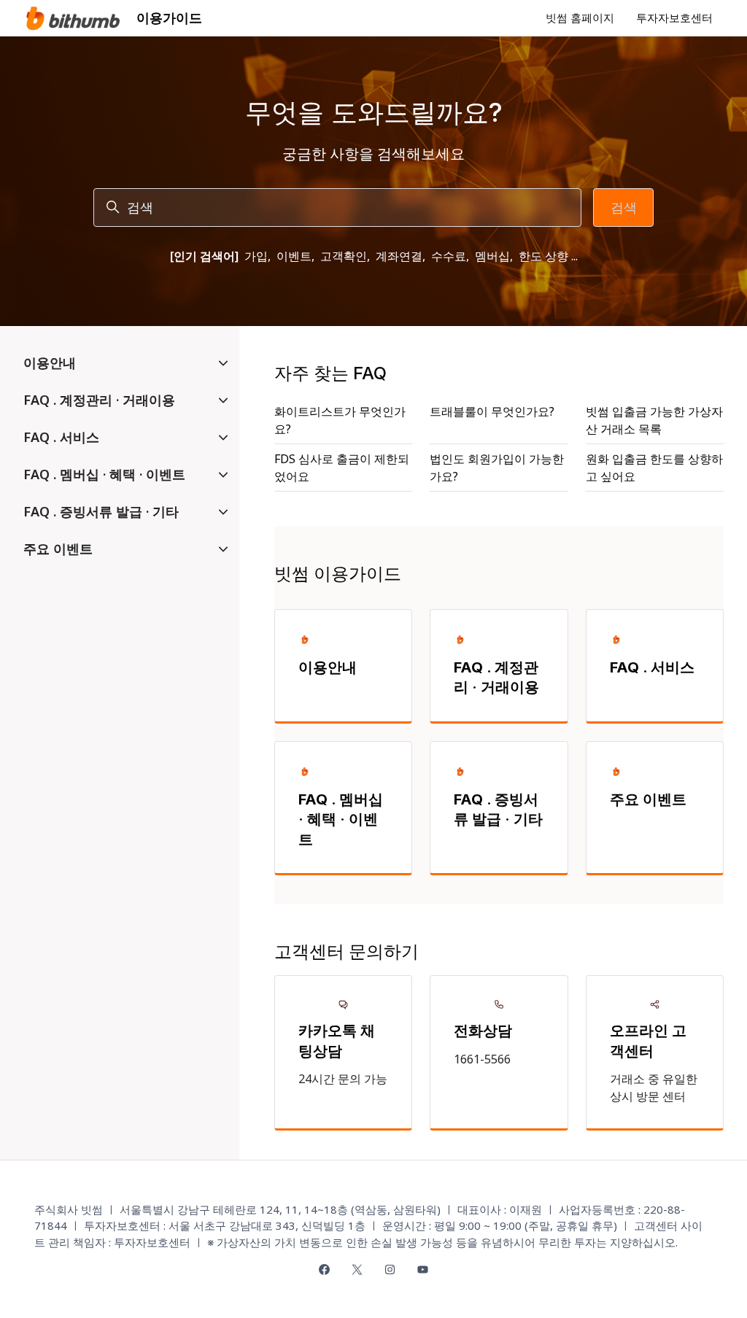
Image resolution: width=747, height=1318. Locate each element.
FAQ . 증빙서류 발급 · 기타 (498, 810)
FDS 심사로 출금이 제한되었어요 (341, 467)
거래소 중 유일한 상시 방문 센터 (653, 1087)
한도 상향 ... (548, 256)
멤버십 (492, 256)
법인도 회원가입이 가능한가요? (497, 467)
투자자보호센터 (674, 17)
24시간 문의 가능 (342, 1079)
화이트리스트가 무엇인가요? (340, 420)
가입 (256, 256)
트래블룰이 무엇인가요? (492, 411)
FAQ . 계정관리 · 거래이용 (496, 678)
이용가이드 (169, 17)
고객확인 (343, 256)
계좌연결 (399, 256)
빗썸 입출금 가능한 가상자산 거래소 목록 (654, 420)
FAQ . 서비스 (652, 667)
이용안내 (327, 667)
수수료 (448, 256)
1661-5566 (482, 1059)
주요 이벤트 (648, 799)
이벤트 (293, 256)
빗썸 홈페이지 (580, 17)
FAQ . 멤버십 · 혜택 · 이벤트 (340, 819)
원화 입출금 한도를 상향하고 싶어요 (654, 467)
